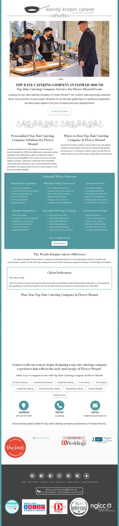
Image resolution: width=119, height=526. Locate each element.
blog (51, 482)
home (23, 482)
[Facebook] (32, 476)
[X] (41, 476)
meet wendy (33, 482)
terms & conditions (90, 482)
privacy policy (73, 482)
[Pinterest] (68, 476)
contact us (60, 482)
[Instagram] (59, 476)
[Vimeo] (50, 476)
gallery (44, 482)
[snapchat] (86, 476)
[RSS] (77, 476)
